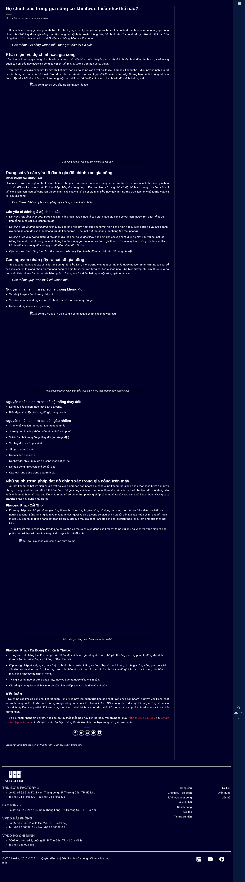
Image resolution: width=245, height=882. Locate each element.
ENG (236, 713)
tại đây (59, 722)
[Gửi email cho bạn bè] (87, 733)
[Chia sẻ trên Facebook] (75, 733)
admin (44, 19)
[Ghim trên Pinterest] (93, 733)
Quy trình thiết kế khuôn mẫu (48, 280)
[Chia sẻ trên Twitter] (81, 733)
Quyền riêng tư (50, 858)
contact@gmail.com (18, 722)
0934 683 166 (146, 717)
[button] (239, 3)
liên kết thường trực (73, 745)
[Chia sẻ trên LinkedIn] (99, 733)
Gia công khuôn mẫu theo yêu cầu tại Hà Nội (60, 45)
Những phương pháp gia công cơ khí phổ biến (60, 202)
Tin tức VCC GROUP (43, 745)
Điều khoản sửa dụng (75, 858)
